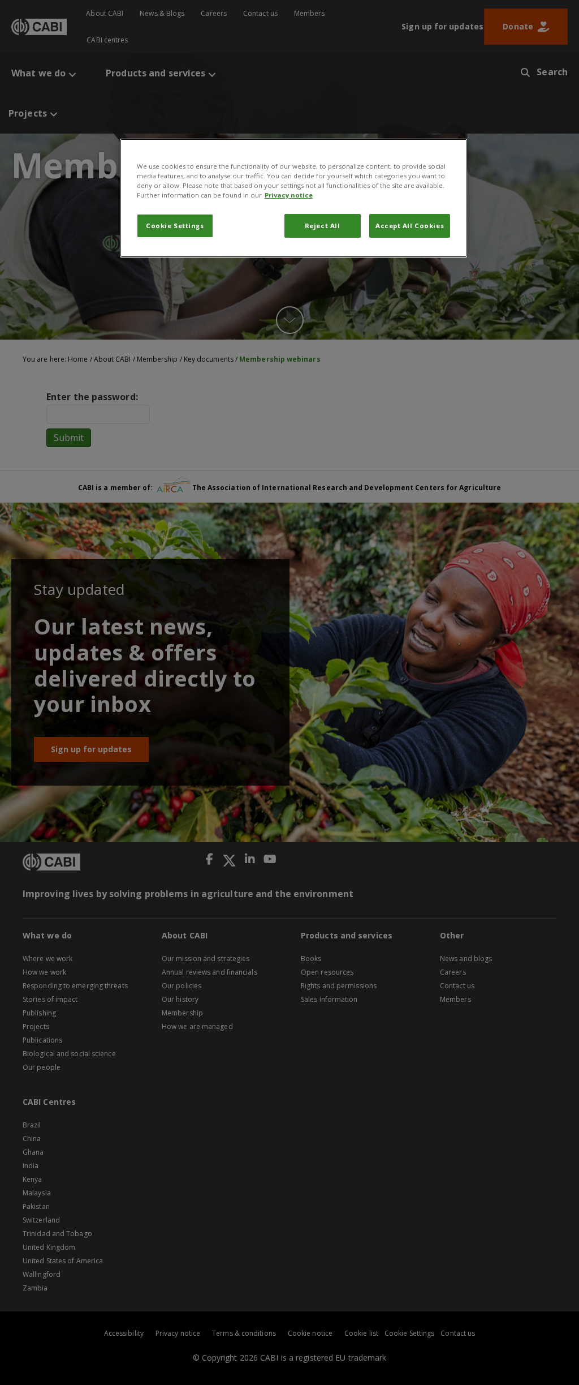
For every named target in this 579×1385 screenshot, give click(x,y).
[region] (293, 198)
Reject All (322, 225)
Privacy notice (289, 195)
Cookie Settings (175, 225)
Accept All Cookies (409, 225)
